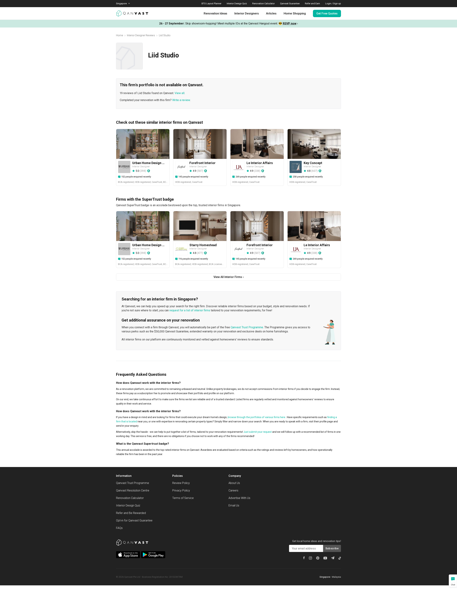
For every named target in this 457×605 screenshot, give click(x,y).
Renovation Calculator (263, 3)
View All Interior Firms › (229, 277)
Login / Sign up (333, 3)
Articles (271, 13)
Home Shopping (295, 13)
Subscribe (332, 548)
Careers (233, 490)
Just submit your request (257, 431)
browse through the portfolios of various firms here (256, 417)
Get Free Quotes (327, 13)
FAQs (119, 528)
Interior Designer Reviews (141, 35)
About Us (234, 483)
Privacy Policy (181, 490)
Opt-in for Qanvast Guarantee (134, 520)
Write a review (181, 100)
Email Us (233, 505)
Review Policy (181, 483)
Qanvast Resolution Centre (132, 490)
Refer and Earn (312, 3)
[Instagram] (310, 558)
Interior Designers (246, 13)
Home (119, 35)
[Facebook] (304, 557)
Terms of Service (183, 498)
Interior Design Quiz (237, 3)
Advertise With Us (239, 498)
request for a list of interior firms (189, 310)
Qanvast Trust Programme (247, 327)
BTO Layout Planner (211, 3)
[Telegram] (332, 557)
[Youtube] (325, 558)
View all (179, 93)
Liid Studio (164, 35)
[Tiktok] (339, 558)
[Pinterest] (317, 558)
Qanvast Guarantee (290, 3)
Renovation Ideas (215, 13)
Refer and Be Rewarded (131, 513)
